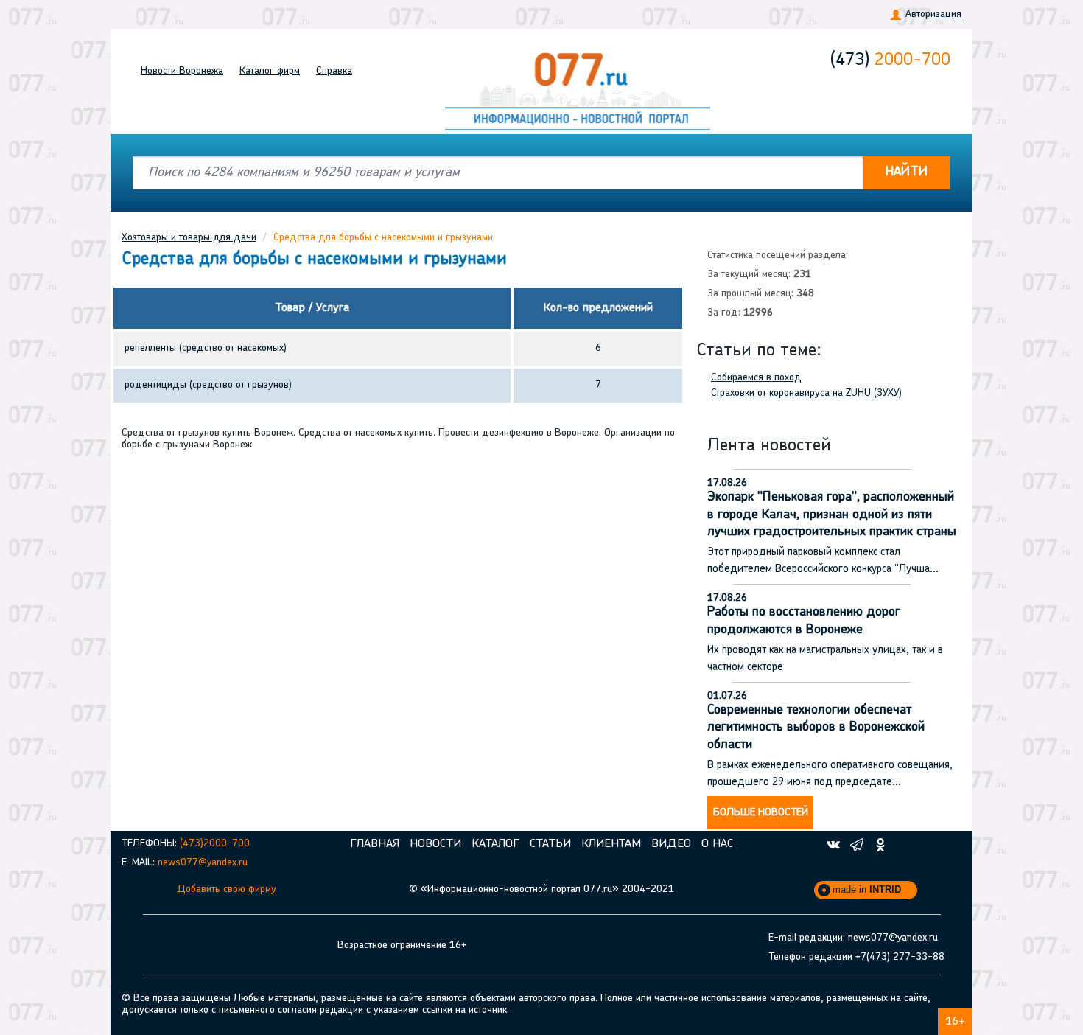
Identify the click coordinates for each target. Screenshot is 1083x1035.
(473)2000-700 (215, 843)
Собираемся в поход (756, 377)
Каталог (269, 71)
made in (867, 889)
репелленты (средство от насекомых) (206, 348)
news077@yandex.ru (203, 862)
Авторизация (933, 14)
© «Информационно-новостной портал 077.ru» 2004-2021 (541, 889)
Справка (334, 71)
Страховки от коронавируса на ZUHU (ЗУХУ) (806, 393)
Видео (671, 844)
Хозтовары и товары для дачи (189, 237)
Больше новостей (760, 812)
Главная (374, 844)
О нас (717, 844)
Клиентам (611, 844)
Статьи (550, 844)
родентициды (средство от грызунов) (208, 385)
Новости (182, 71)
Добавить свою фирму (226, 889)
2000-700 (890, 60)
